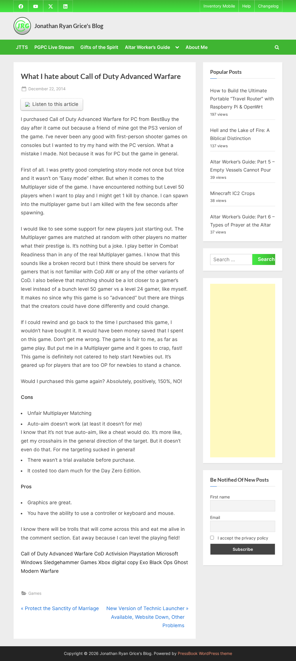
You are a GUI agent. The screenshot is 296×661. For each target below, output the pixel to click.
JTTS (22, 47)
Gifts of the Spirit (99, 47)
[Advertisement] (242, 370)
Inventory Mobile (219, 6)
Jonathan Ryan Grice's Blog (68, 25)
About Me (197, 47)
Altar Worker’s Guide (147, 47)
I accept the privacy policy (242, 537)
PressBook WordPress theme (205, 653)
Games (34, 593)
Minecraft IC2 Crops (232, 193)
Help (246, 6)
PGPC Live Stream (54, 47)
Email (215, 517)
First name (220, 496)
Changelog (268, 6)
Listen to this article (55, 104)
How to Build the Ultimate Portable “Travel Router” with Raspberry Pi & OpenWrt (242, 99)
